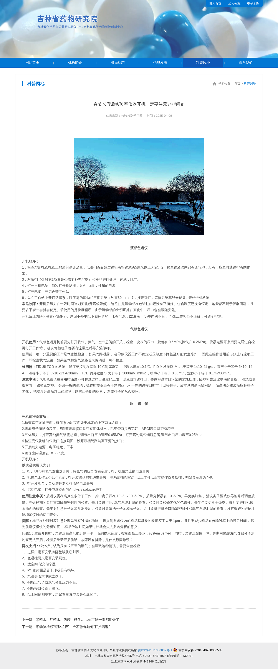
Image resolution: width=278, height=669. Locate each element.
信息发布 (160, 62)
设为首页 (215, 3)
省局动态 (118, 62)
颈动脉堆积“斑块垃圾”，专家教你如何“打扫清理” (66, 627)
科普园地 (203, 62)
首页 (237, 83)
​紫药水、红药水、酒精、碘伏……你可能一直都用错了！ (72, 619)
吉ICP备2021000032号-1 (155, 650)
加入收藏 (234, 3)
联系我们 (246, 62)
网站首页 (32, 62)
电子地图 (253, 3)
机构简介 (75, 62)
